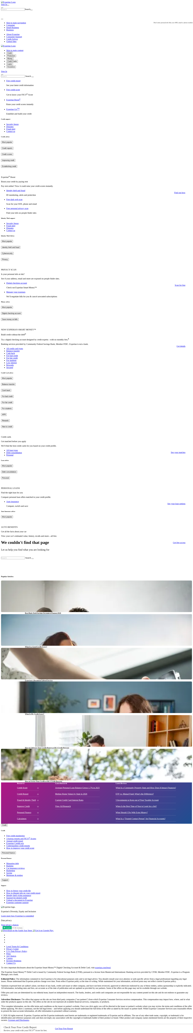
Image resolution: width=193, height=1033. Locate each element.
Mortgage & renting (14, 875)
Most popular (7, 142)
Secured (9, 367)
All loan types (12, 450)
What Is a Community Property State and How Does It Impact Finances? (146, 788)
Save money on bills (10, 319)
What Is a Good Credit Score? (36, 647)
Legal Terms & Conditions (17, 946)
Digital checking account (16, 283)
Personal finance (8, 853)
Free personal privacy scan (17, 208)
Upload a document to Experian (19, 900)
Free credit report (13, 81)
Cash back (10, 353)
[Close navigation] (2, 7)
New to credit (7, 427)
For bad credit (12, 356)
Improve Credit (23, 806)
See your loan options (176, 504)
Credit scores (7, 154)
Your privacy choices (10, 925)
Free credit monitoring (15, 836)
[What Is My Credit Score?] (96, 697)
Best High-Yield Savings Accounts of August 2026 (43, 613)
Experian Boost (13, 100)
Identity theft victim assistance (18, 895)
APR (4, 415)
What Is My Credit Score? (34, 714)
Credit (4, 825)
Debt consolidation (14, 453)
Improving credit (8, 160)
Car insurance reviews (15, 868)
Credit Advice (12, 39)
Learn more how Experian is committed (17, 916)
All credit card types (14, 348)
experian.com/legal (103, 967)
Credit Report (22, 794)
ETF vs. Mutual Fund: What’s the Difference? (135, 794)
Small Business (12, 27)
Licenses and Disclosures (18, 1020)
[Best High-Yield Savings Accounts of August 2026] (96, 596)
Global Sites (11, 41)
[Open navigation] (8, 5)
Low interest (11, 363)
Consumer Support (14, 37)
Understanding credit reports (18, 846)
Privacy (5, 259)
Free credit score (13, 90)
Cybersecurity (7, 253)
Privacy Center (12, 949)
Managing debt (12, 863)
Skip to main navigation (16, 23)
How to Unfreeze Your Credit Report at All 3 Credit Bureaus (47, 748)
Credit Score (22, 788)
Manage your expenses (15, 292)
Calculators (21, 819)
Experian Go (13, 109)
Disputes (10, 127)
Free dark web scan (14, 199)
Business (10, 30)
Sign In (4, 71)
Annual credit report (14, 841)
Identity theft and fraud (15, 190)
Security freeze (12, 124)
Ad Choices (11, 956)
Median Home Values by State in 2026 (71, 794)
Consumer (10, 25)
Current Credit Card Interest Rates (69, 800)
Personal (9, 455)
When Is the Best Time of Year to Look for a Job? (136, 806)
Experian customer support (17, 902)
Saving (9, 873)
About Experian (13, 34)
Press (8, 954)
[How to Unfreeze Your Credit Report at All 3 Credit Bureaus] (96, 731)
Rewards (10, 365)
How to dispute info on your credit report (23, 893)
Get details (181, 346)
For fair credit (12, 358)
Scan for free (180, 285)
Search (27, 9)
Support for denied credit (16, 898)
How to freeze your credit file (18, 891)
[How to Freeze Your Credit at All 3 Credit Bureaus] (96, 764)
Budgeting (10, 870)
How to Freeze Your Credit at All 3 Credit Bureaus (43, 781)
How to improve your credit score (20, 848)
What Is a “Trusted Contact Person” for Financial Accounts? (140, 819)
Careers (9, 958)
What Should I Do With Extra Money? (132, 812)
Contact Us (11, 963)
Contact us (10, 131)
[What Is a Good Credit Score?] (96, 630)
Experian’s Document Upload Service (39, 680)
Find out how (179, 193)
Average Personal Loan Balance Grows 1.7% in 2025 (77, 788)
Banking (9, 866)
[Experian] (8, 2)
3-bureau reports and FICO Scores (21, 839)
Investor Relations (13, 961)
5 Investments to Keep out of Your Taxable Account (137, 800)
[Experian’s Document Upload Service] (96, 663)
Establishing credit (9, 166)
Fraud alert (10, 129)
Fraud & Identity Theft (26, 800)
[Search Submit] (33, 558)
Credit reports (7, 148)
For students (11, 360)
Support (5, 880)
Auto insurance (12, 501)
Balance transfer (13, 351)
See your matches (178, 452)
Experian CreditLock (15, 843)
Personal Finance (24, 812)
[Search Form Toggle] (2, 74)
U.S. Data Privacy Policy (16, 951)
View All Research (63, 806)
